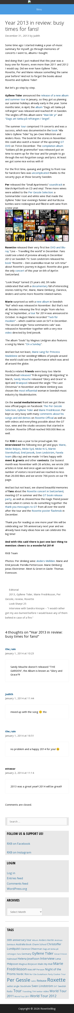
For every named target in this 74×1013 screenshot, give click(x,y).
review (19, 599)
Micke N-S (41, 448)
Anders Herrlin (46, 940)
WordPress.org (17, 889)
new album (42, 301)
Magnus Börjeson (28, 963)
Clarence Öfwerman (31, 948)
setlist (10, 986)
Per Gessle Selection (40, 192)
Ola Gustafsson (40, 974)
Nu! (31, 974)
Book (28, 944)
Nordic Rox (22, 974)
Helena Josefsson (28, 959)
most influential (28, 390)
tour (23, 126)
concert (19, 270)
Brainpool (21, 382)
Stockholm (25, 986)
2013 (12, 594)
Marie (62, 444)
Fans (19, 954)
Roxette (29, 599)
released (25, 375)
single (16, 986)
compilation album (52, 145)
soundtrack (55, 184)
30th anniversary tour (19, 940)
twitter (39, 991)
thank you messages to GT (21, 506)
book (54, 130)
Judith (9, 694)
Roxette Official (44, 417)
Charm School (39, 944)
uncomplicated (40, 173)
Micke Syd (28, 448)
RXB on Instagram (19, 852)
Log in (11, 873)
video (8, 332)
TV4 (34, 991)
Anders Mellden (45, 561)
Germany (26, 953)
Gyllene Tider (25, 410)
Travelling (26, 991)
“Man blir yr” (50, 115)
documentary (40, 286)
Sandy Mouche (22, 379)
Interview (47, 958)
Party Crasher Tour (57, 974)
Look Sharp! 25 (17, 603)
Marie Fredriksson (49, 410)
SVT (55, 986)
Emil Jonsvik (27, 452)
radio (33, 981)
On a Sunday (33, 344)
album (39, 107)
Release (41, 981)
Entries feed (15, 878)
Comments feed (17, 883)
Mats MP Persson (36, 969)
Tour (17, 990)
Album (35, 940)
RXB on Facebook (18, 844)
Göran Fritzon (60, 954)
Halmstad (12, 958)
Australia (20, 944)
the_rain (10, 649)
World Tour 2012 (43, 996)
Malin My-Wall (45, 963)
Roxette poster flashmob (47, 510)
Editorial (14, 589)
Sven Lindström (45, 452)
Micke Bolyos (13, 448)
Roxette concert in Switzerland (45, 491)
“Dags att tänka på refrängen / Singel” (27, 118)
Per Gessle (18, 980)
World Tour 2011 (21, 996)
